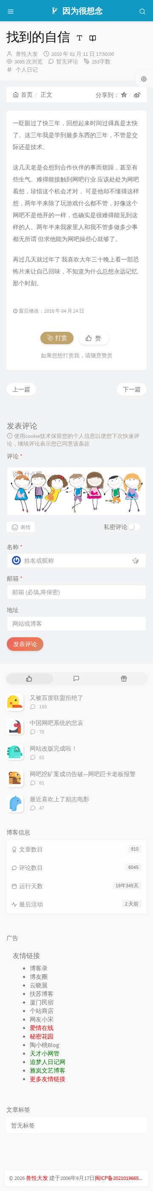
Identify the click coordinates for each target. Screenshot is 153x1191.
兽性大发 (27, 54)
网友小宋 (42, 1019)
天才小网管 (45, 1053)
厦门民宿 (42, 1002)
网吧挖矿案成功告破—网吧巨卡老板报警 (83, 774)
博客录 (39, 968)
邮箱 (15, 578)
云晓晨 (39, 985)
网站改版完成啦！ (53, 748)
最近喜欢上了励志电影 (59, 799)
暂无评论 (67, 61)
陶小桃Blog (44, 1045)
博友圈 (39, 977)
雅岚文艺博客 (47, 1070)
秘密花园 (42, 1036)
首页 (27, 94)
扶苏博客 (42, 994)
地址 (13, 610)
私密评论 (116, 527)
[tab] (29, 679)
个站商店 (42, 1011)
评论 (15, 456)
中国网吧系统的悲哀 (56, 723)
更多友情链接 (47, 1079)
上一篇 (21, 389)
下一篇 (132, 389)
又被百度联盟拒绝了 (56, 698)
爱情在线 (42, 1028)
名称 (15, 547)
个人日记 (27, 69)
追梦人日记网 (47, 1062)
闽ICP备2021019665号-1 (121, 1178)
